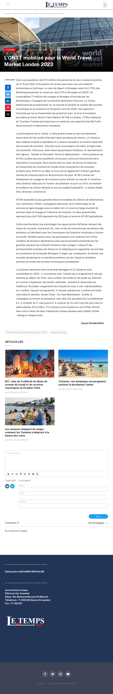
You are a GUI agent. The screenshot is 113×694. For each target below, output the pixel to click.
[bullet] (29, 474)
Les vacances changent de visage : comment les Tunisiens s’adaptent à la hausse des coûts (27, 432)
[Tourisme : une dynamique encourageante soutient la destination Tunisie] (83, 364)
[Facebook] (8, 88)
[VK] (7, 486)
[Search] (105, 4)
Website (22, 501)
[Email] (8, 114)
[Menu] (8, 4)
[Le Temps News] (56, 5)
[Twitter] (8, 94)
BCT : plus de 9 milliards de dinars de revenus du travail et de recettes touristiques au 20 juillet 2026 (26, 384)
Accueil (8, 14)
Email (22, 493)
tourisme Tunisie (58, 332)
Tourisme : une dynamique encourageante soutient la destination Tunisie (82, 383)
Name (22, 485)
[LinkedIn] (8, 101)
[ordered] (25, 474)
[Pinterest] (8, 107)
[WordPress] (12, 486)
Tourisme (10, 50)
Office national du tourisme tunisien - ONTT (26, 332)
